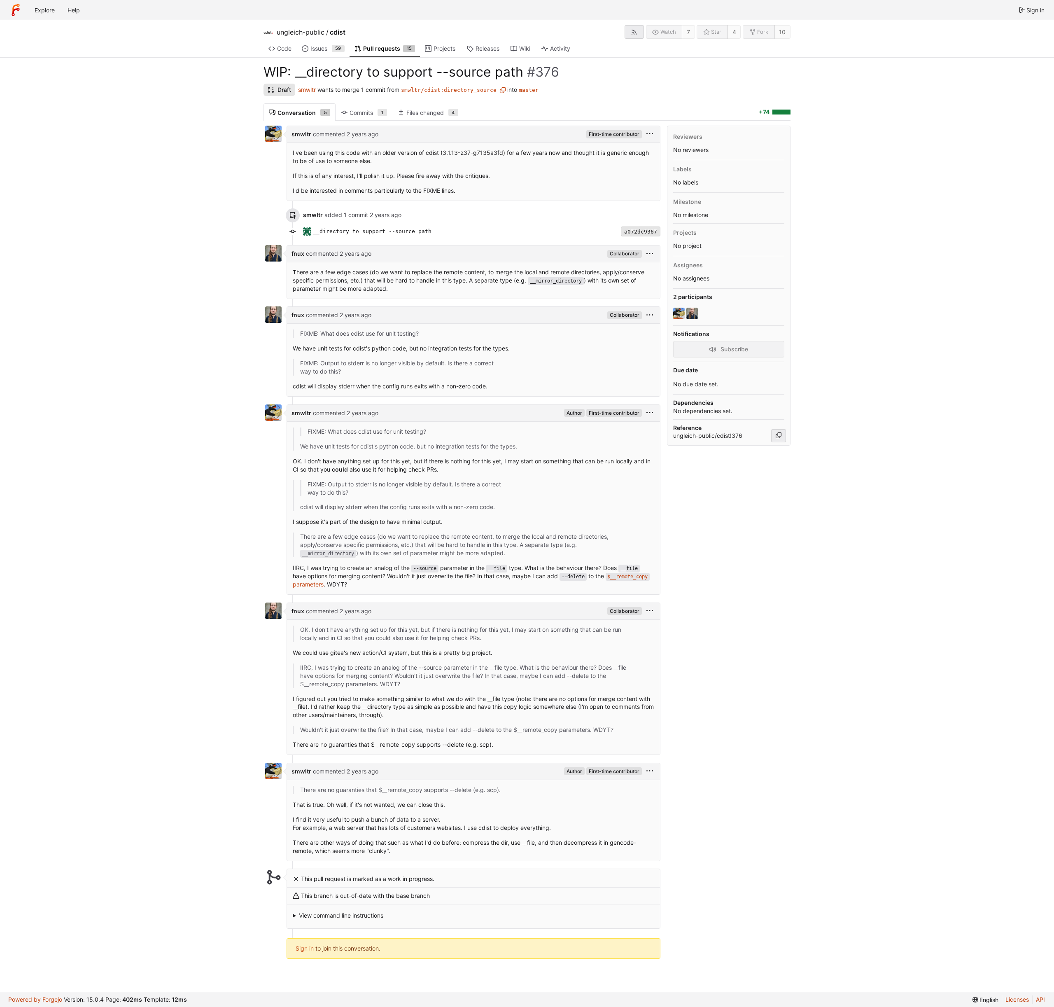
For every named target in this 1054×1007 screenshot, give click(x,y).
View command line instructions (341, 915)
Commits (366, 112)
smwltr (307, 89)
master (529, 90)
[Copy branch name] (503, 90)
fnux (297, 253)
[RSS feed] (634, 32)
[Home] (15, 9)
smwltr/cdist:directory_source (449, 90)
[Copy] (778, 435)
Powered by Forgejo (35, 999)
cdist (337, 32)
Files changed (430, 112)
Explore (45, 10)
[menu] (650, 134)
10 (782, 31)
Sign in (305, 948)
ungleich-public (300, 32)
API (1040, 999)
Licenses (1017, 999)
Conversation (302, 112)
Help (74, 10)
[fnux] (693, 313)
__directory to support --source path (372, 231)
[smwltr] (679, 313)
